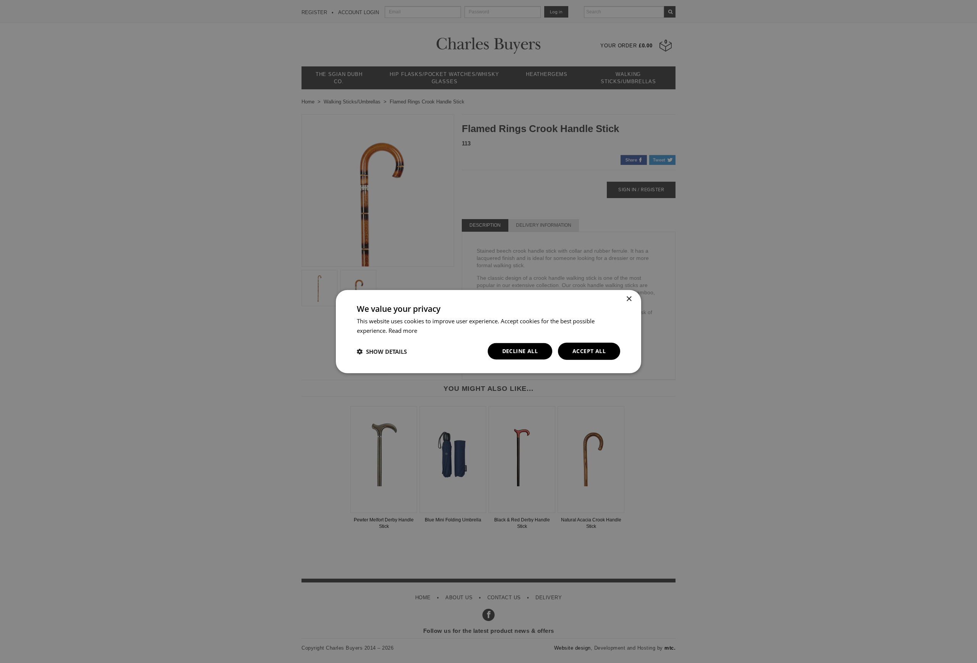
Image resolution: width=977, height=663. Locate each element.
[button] (382, 351)
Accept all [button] (589, 351)
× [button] (629, 299)
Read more (403, 330)
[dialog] (488, 331)
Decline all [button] (520, 351)
